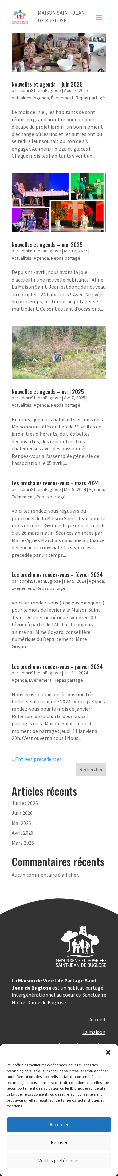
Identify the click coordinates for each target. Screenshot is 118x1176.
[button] (108, 1052)
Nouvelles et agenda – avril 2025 (48, 391)
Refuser (59, 1142)
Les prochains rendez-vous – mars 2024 (55, 483)
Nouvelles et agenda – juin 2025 (47, 84)
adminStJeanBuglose (40, 90)
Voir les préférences (59, 1160)
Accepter (59, 1124)
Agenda (41, 98)
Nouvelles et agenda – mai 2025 (47, 245)
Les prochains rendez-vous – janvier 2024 (57, 666)
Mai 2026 (21, 823)
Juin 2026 (22, 813)
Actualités (21, 98)
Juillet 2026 (25, 803)
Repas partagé (90, 98)
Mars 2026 (23, 842)
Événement (62, 98)
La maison (93, 1032)
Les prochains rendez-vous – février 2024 (57, 575)
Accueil (97, 1019)
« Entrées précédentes (37, 759)
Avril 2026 (22, 833)
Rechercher (91, 769)
